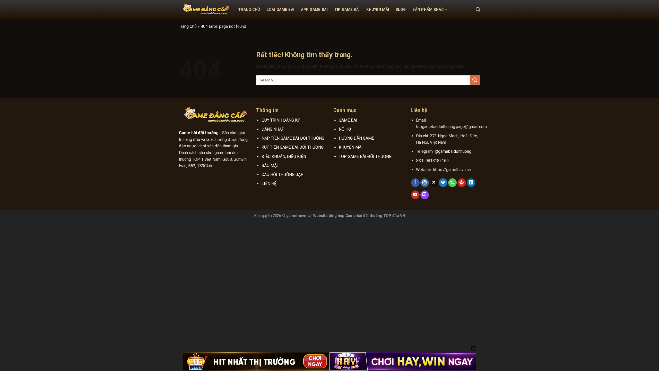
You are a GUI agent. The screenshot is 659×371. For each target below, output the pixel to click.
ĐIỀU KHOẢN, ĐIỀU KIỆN (284, 156)
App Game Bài (314, 9)
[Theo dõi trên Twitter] (443, 182)
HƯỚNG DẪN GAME (356, 138)
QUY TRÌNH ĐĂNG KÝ (281, 120)
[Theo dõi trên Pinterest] (461, 182)
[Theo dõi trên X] (434, 182)
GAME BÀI (348, 120)
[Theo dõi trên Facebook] (415, 182)
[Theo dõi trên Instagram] (424, 182)
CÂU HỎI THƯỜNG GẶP (283, 174)
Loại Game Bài (280, 9)
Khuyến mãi (377, 9)
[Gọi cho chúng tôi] (452, 182)
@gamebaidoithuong (453, 151)
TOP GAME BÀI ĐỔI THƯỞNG (365, 156)
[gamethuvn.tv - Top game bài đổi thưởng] (204, 10)
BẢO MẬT (270, 165)
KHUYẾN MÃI (351, 147)
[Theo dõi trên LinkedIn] (471, 182)
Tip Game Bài (347, 9)
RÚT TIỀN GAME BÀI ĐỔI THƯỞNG (293, 147)
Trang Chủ (249, 9)
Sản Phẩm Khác (428, 9)
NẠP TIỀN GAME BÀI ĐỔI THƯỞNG (293, 138)
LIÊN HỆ (269, 183)
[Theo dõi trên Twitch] (424, 194)
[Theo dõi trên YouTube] (415, 194)
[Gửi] (475, 80)
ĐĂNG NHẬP (273, 129)
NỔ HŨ (345, 129)
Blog (401, 9)
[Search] (478, 9)
